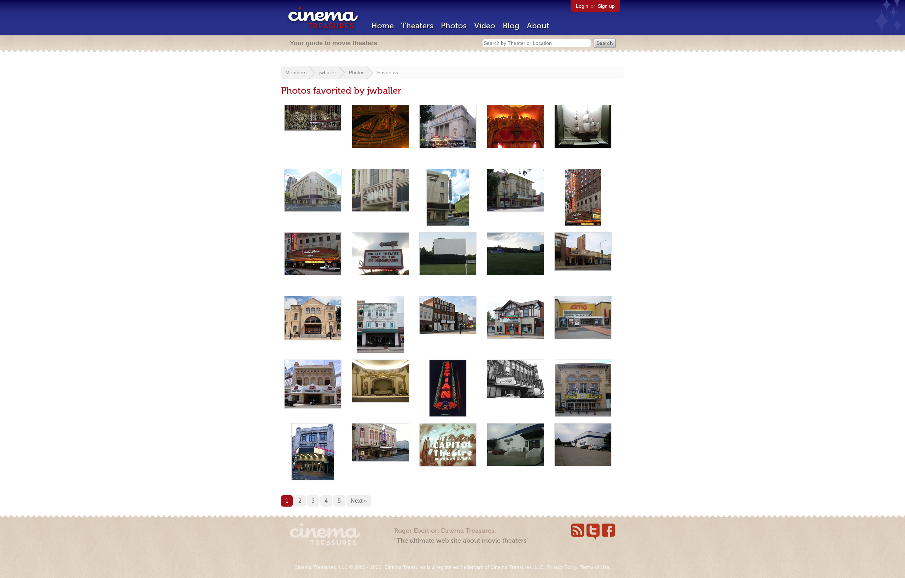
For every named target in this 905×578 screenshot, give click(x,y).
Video (484, 25)
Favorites (387, 72)
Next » (359, 501)
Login (582, 6)
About (538, 25)
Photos (454, 25)
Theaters (417, 25)
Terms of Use (594, 567)
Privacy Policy (562, 567)
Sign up (606, 6)
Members (295, 72)
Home (382, 25)
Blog (511, 25)
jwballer (327, 72)
